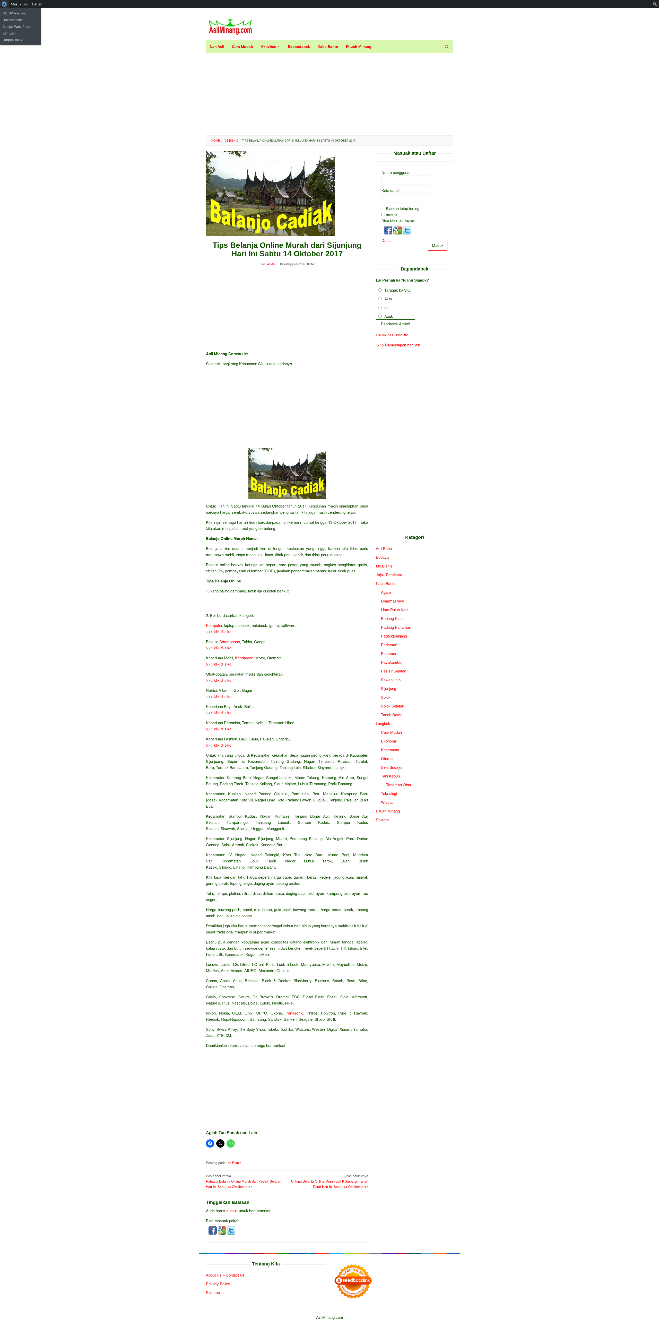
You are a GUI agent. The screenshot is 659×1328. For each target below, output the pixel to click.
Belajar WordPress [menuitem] (17, 26)
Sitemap (213, 1292)
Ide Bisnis (234, 1162)
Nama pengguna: (395, 172)
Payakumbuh (392, 662)
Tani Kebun (390, 775)
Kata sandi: (390, 190)
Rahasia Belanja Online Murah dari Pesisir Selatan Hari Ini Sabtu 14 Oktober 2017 (243, 1181)
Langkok (383, 723)
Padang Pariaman (396, 627)
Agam (386, 592)
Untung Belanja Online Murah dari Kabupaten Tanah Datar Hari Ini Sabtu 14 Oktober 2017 (329, 1181)
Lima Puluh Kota (395, 609)
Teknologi (389, 793)
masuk (232, 1210)
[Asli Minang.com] (230, 25)
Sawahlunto (391, 679)
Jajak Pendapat (389, 574)
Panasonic (294, 1013)
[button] (213, 1230)
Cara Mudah (391, 732)
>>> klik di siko (218, 631)
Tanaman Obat (398, 784)
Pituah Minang (388, 810)
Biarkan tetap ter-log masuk (402, 211)
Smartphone (229, 641)
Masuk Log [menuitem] (19, 4)
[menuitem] (4, 4)
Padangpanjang (394, 635)
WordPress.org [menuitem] (14, 13)
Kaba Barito (385, 583)
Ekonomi (388, 740)
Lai (386, 307)
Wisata (387, 802)
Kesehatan (390, 749)
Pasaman (389, 653)
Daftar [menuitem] (37, 4)
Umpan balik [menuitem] (12, 40)
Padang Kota (392, 618)
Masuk (438, 245)
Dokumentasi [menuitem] (13, 20)
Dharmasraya (392, 600)
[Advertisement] (329, 94)
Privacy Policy (218, 1283)
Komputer (214, 625)
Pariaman (389, 644)
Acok (388, 316)
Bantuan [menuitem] (9, 33)
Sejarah (382, 819)
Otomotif (388, 758)
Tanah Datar (391, 714)
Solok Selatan (392, 705)
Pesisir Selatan (393, 670)
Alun (388, 298)
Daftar (386, 240)
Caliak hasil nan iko (392, 334)
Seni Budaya (391, 767)
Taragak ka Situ (397, 289)
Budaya (382, 557)
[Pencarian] (446, 46)
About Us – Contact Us (225, 1275)
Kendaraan (244, 657)
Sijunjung (388, 688)
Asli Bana (384, 548)
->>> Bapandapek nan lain (398, 344)
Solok (386, 697)
